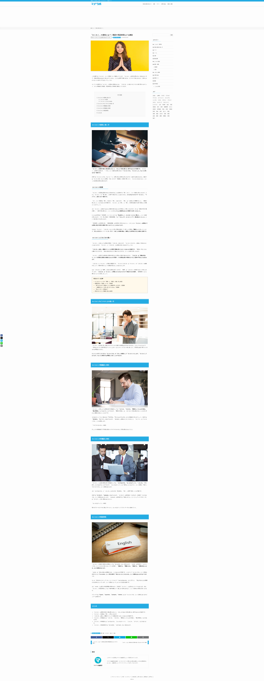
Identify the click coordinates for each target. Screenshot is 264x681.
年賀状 (170, 109)
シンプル (154, 100)
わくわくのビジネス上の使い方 (106, 103)
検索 (172, 34)
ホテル (154, 102)
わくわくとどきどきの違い (106, 101)
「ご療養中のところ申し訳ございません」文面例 (107, 287)
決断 (154, 113)
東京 (161, 111)
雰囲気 (164, 115)
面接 (155, 69)
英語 (103, 633)
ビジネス (107, 633)
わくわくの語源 (104, 99)
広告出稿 (134, 676)
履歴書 (156, 67)
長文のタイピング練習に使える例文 (104, 291)
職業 (155, 80)
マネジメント (166, 102)
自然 (154, 115)
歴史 (168, 111)
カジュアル (167, 97)
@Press (150, 676)
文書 (155, 55)
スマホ (159, 100)
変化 (163, 109)
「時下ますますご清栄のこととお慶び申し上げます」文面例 (110, 285)
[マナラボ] (96, 4)
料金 (157, 111)
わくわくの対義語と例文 (104, 108)
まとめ (100, 112)
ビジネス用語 (157, 61)
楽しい (164, 111)
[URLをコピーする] (143, 637)
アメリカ (154, 97)
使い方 (111, 633)
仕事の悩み (156, 75)
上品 (160, 104)
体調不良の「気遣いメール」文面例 (104, 283)
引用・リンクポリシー (126, 676)
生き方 (161, 113)
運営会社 (146, 676)
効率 (161, 106)
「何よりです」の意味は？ (101, 289)
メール (155, 52)
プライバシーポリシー (116, 676)
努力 (158, 106)
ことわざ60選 (157, 86)
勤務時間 (166, 106)
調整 (161, 115)
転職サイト (156, 78)
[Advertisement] (132, 16)
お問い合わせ (140, 676)
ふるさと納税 (157, 72)
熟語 (157, 113)
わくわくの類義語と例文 (104, 105)
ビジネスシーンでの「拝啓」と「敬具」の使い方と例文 (108, 281)
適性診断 (156, 58)
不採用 (163, 104)
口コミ (170, 106)
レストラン (155, 104)
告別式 (154, 109)
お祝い (154, 95)
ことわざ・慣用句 (158, 44)
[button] (96, 637)
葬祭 (157, 115)
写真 (171, 104)
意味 (114, 633)
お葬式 (158, 95)
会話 (168, 104)
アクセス (167, 95)
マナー (155, 50)
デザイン (164, 100)
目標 (165, 113)
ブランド (169, 100)
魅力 (154, 118)
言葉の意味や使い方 (117, 37)
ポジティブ (159, 102)
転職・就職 (156, 64)
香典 (168, 115)
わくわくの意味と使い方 (104, 97)
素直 (168, 113)
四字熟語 (156, 83)
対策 (167, 109)
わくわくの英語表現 (103, 110)
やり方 (163, 95)
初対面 (154, 106)
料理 (154, 111)
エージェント (160, 97)
